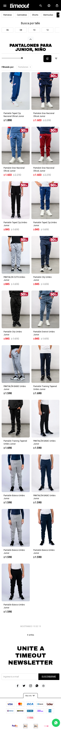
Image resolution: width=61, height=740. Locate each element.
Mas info (30, 695)
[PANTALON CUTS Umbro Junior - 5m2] (16, 255)
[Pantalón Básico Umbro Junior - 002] (16, 582)
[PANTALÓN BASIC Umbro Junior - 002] (45, 418)
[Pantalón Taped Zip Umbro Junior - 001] (45, 200)
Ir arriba (30, 635)
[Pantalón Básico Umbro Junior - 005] (16, 473)
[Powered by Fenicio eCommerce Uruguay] (44, 735)
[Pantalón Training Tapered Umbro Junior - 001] (45, 364)
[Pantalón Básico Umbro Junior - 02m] (16, 528)
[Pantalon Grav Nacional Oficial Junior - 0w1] (45, 145)
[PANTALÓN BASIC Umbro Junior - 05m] (16, 364)
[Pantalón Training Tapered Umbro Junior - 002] (16, 418)
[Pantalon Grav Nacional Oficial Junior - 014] (45, 91)
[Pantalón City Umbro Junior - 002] (16, 309)
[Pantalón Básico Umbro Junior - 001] (45, 528)
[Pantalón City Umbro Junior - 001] (45, 255)
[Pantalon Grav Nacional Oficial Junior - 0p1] (16, 145)
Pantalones (23, 67)
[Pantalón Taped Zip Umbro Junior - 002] (16, 200)
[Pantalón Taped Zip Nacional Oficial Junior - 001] (16, 91)
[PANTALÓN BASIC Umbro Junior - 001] (45, 473)
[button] (40, 6)
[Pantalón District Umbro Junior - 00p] (45, 309)
